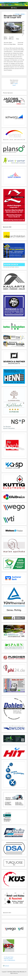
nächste (23, 14)
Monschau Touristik (8, 958)
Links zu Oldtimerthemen (9, 960)
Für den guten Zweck (8, 957)
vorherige (16, 14)
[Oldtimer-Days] (14, 4)
